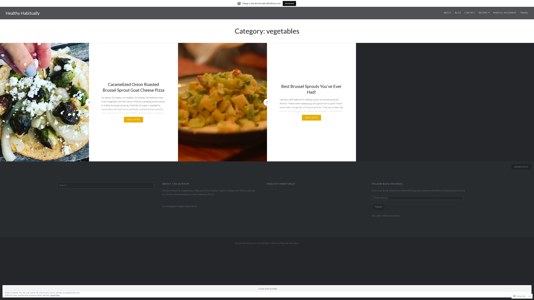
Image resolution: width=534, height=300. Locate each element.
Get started (289, 3)
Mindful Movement (504, 13)
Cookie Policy (55, 295)
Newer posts (521, 167)
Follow (378, 207)
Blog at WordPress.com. (246, 243)
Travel (524, 13)
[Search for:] (106, 185)
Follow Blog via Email (387, 183)
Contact (469, 13)
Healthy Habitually (23, 13)
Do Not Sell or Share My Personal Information (278, 243)
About (447, 13)
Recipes (483, 13)
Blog (458, 13)
